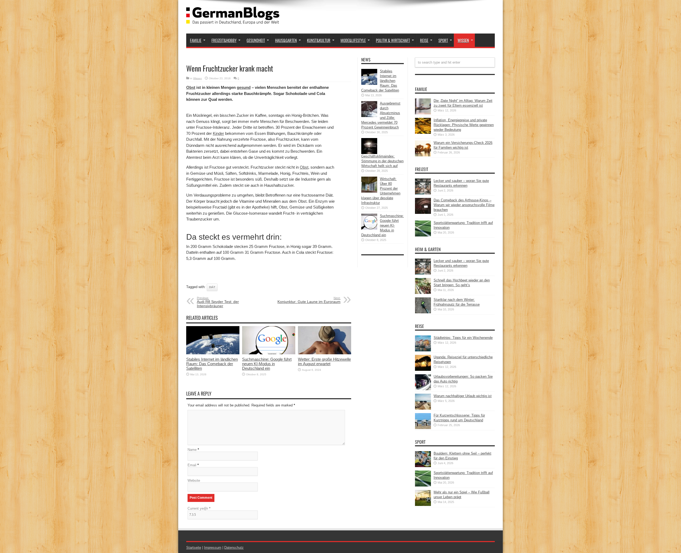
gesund (244, 87)
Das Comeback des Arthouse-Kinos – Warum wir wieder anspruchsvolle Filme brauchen (464, 205)
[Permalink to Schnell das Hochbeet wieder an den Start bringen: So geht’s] (423, 293)
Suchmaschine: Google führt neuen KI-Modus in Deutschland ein (267, 364)
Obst (190, 87)
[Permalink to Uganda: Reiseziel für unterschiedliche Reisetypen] (423, 370)
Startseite (193, 548)
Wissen (463, 40)
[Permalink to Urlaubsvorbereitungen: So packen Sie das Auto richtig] (423, 389)
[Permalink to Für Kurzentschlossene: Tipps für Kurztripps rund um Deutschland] (423, 428)
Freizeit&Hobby (223, 40)
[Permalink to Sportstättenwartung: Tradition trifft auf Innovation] (423, 235)
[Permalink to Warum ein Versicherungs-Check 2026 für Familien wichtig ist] (423, 155)
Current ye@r (199, 508)
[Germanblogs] (232, 20)
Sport (443, 40)
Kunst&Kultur (318, 40)
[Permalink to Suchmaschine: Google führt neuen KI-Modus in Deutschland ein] (268, 353)
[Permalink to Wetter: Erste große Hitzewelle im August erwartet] (324, 353)
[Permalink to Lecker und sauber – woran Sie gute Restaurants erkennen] (423, 193)
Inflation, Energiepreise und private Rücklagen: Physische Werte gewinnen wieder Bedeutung (464, 125)
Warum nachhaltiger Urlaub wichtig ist (463, 396)
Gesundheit (256, 40)
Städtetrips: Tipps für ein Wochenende (463, 338)
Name (192, 450)
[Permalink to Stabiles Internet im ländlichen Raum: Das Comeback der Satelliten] (212, 353)
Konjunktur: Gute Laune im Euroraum (308, 300)
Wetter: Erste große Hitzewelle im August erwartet (324, 361)
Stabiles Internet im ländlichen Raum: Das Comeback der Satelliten (212, 364)
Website (194, 481)
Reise (424, 40)
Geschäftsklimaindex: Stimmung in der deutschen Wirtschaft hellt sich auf (382, 161)
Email (192, 465)
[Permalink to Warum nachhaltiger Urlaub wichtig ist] (423, 408)
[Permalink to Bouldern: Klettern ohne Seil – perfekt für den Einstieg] (423, 466)
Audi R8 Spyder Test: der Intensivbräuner (218, 302)
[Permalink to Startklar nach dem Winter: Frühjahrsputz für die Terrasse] (423, 312)
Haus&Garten (286, 40)
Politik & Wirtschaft (393, 40)
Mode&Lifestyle (353, 40)
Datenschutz (234, 548)
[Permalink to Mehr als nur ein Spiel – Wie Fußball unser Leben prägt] (423, 505)
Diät (212, 287)
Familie (195, 40)
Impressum (212, 548)
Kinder (218, 133)
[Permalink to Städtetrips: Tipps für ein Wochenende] (423, 350)
